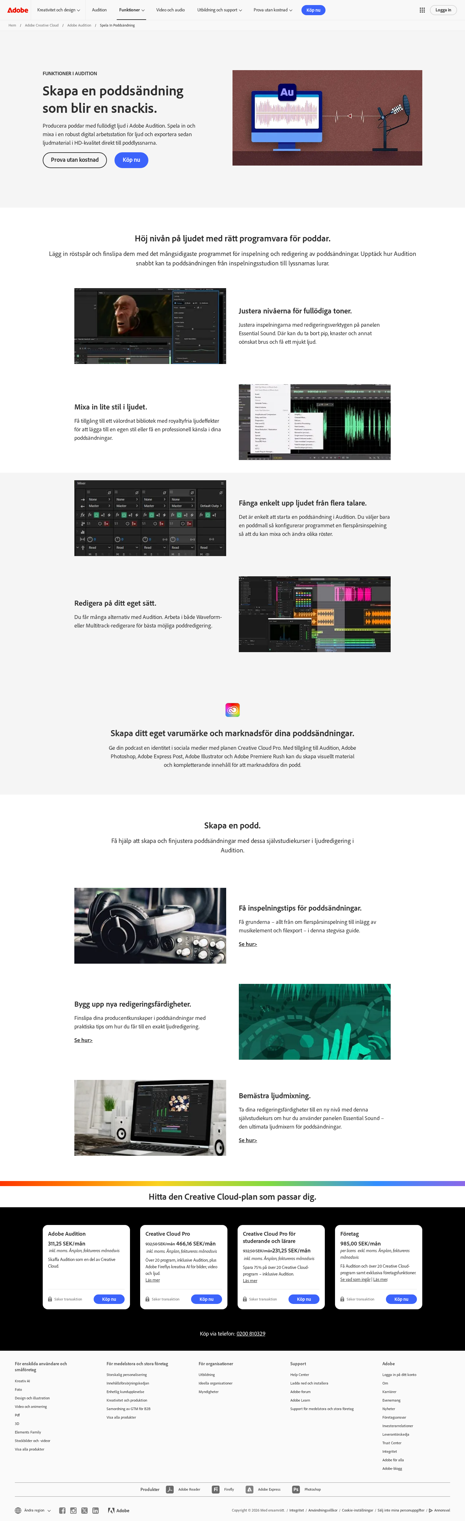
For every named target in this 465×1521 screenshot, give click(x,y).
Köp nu (313, 10)
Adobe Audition (79, 25)
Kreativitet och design (56, 10)
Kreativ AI (22, 1381)
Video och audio (170, 10)
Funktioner (129, 10)
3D (17, 1423)
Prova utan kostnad (271, 10)
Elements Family (28, 1432)
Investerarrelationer (397, 1426)
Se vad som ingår (355, 1279)
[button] (422, 10)
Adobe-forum (300, 1392)
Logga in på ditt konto (399, 1375)
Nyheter (388, 1409)
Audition (99, 10)
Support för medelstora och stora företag (322, 1409)
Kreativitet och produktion (127, 1400)
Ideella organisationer (215, 1383)
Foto (18, 1389)
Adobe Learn (300, 1400)
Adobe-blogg (392, 1468)
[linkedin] (95, 1510)
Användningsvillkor (323, 1510)
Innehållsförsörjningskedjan (128, 1383)
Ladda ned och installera (309, 1383)
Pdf (17, 1415)
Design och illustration (32, 1398)
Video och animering (31, 1406)
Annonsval (442, 1510)
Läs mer (153, 1280)
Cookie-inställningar (357, 1510)
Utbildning (207, 1375)
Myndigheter (209, 1392)
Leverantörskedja (395, 1434)
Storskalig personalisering (127, 1375)
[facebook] (62, 1510)
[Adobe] (18, 10)
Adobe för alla (393, 1460)
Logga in (443, 10)
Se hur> (248, 944)
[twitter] (84, 1510)
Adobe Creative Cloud (42, 25)
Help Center (299, 1375)
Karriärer (389, 1392)
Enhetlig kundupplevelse (125, 1392)
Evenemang (391, 1400)
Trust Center (391, 1443)
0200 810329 (251, 1333)
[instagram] (73, 1510)
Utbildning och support (217, 10)
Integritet (389, 1451)
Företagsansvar (394, 1417)
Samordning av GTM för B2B (129, 1409)
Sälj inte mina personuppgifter (401, 1510)
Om (385, 1383)
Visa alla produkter (29, 1449)
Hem (12, 25)
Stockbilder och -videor (32, 1441)
